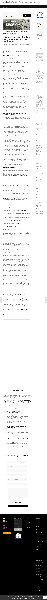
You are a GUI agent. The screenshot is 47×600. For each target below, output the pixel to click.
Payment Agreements (39, 202)
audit (4, 171)
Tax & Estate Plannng (39, 211)
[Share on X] (8, 317)
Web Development (22, 598)
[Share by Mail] (28, 317)
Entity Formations (39, 166)
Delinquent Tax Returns (40, 161)
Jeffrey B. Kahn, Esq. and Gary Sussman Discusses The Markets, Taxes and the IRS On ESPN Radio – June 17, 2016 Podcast (40, 119)
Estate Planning (38, 168)
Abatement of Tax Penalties (39, 141)
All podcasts (38, 134)
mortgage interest (24, 210)
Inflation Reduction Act (11, 48)
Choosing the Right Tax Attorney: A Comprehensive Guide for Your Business (39, 56)
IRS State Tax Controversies (38, 198)
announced (15, 58)
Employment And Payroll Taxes (39, 164)
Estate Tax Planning (39, 173)
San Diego (26, 525)
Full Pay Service (38, 182)
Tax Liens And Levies (39, 213)
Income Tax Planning (39, 183)
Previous (40, 23)
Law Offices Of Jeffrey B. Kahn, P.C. (18, 299)
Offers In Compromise (40, 200)
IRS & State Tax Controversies (38, 189)
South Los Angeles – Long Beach (28, 531)
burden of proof (24, 175)
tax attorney (19, 198)
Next (43, 23)
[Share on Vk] (21, 317)
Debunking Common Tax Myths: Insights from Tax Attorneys (39, 45)
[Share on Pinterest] (11, 317)
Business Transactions (40, 145)
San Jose (26, 529)
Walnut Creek (27, 533)
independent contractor (17, 214)
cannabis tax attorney (17, 308)
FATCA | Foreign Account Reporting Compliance (39, 176)
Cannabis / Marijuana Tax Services (39, 148)
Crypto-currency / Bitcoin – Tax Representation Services (39, 155)
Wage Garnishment (39, 214)
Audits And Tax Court (39, 143)
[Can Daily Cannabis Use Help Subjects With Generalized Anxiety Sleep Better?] (46, 300)
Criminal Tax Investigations (38, 151)
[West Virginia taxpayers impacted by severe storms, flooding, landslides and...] (1, 300)
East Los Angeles (28, 520)
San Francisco (27, 527)
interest (28, 214)
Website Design (15, 598)
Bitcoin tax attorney (24, 309)
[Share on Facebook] (4, 317)
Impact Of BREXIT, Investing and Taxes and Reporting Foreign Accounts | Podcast (40, 109)
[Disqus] (18, 341)
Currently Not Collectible (38, 159)
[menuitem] (4, 2)
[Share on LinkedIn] (15, 317)
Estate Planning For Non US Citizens (39, 171)
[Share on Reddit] (25, 317)
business (17, 223)
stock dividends (16, 215)
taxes (20, 294)
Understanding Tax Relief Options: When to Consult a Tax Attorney (39, 60)
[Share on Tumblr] (18, 317)
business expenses (11, 220)
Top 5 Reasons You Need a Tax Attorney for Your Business (40, 53)
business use (12, 221)
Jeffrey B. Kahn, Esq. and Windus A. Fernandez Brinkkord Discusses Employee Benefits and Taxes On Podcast (40, 113)
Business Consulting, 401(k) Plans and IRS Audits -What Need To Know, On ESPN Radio (39, 78)
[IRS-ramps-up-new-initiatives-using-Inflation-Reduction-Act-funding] (16, 24)
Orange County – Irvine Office (29, 523)
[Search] (11, 7)
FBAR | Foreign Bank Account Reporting (39, 180)
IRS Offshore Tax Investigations (39, 192)
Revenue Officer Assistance (39, 209)
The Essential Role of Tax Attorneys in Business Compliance (39, 49)
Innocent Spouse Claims (39, 186)
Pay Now (8, 532)
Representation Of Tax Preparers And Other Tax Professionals (40, 205)
